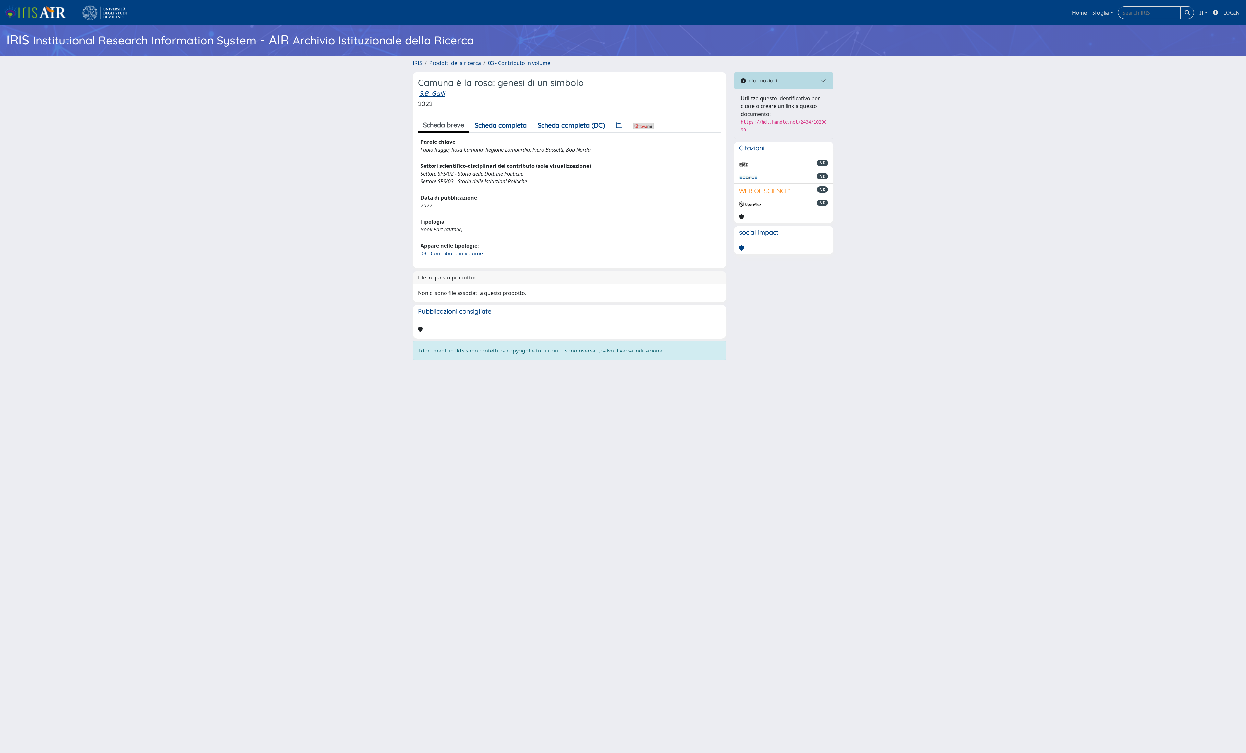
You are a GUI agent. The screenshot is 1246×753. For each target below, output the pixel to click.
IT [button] (1201, 12)
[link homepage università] (104, 12)
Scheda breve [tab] (443, 125)
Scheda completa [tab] (501, 125)
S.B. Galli (432, 93)
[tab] (619, 125)
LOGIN (1231, 12)
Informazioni (761, 80)
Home (1079, 12)
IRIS (417, 63)
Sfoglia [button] (1100, 12)
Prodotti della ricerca (455, 63)
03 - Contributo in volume (519, 63)
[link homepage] (38, 12)
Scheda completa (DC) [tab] (571, 125)
